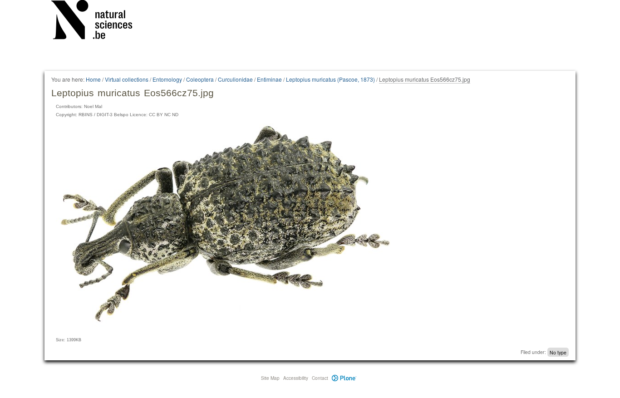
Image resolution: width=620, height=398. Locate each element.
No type (558, 352)
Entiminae (269, 79)
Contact (320, 378)
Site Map (270, 378)
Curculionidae (235, 79)
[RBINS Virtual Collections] (97, 21)
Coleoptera (200, 79)
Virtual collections (126, 79)
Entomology (167, 79)
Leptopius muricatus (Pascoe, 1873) (330, 79)
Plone (344, 378)
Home (93, 79)
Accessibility (295, 378)
